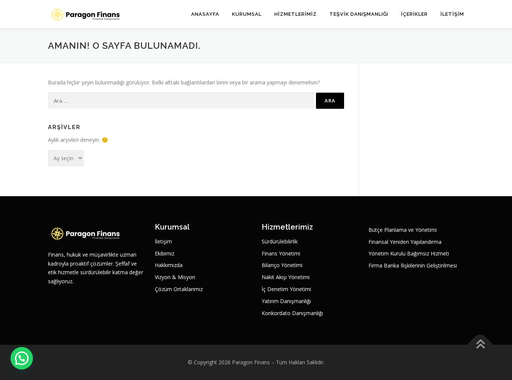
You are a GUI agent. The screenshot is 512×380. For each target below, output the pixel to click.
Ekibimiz (164, 253)
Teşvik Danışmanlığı (358, 14)
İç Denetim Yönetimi (286, 289)
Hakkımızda (169, 265)
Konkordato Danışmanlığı (292, 313)
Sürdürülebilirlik (280, 241)
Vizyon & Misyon (175, 277)
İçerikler (414, 14)
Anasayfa (205, 14)
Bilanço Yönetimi (282, 265)
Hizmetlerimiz (295, 14)
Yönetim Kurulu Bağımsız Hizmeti (408, 253)
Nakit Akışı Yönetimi (286, 277)
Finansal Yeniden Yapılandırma (405, 241)
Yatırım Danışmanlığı (286, 301)
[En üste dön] (480, 345)
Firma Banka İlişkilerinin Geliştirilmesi (412, 265)
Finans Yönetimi (281, 253)
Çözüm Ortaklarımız (179, 289)
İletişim (452, 14)
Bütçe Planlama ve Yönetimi (402, 229)
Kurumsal (247, 14)
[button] (21, 358)
